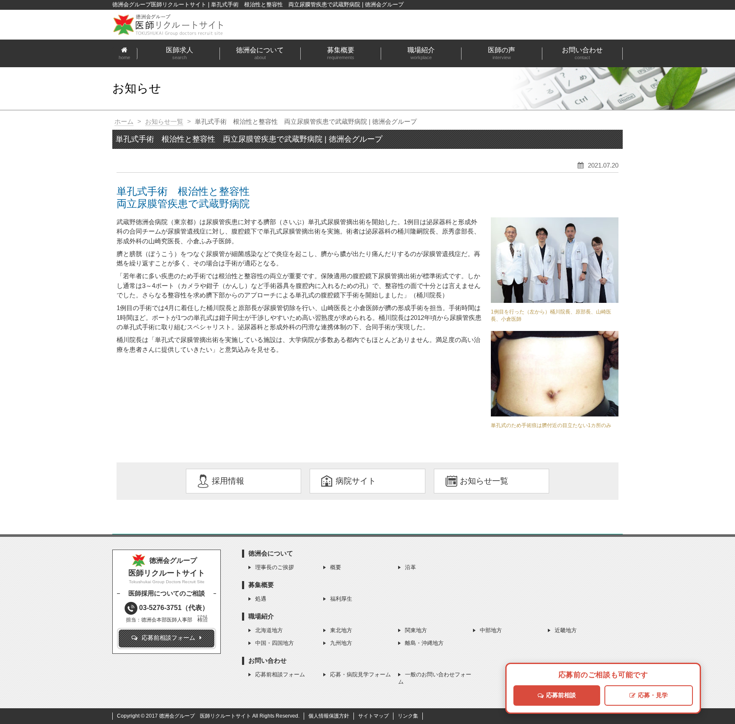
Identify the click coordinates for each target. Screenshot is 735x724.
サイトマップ (373, 716)
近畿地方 (566, 630)
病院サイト (356, 480)
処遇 (260, 599)
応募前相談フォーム (280, 674)
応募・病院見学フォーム (360, 674)
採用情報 (228, 480)
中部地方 (491, 630)
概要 (335, 567)
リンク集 (408, 716)
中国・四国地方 (274, 643)
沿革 (410, 567)
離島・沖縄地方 (424, 643)
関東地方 (416, 630)
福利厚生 (341, 599)
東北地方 (341, 630)
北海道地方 (269, 630)
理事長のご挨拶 (274, 567)
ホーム (124, 121)
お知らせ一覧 (164, 121)
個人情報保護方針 (328, 716)
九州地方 (341, 643)
